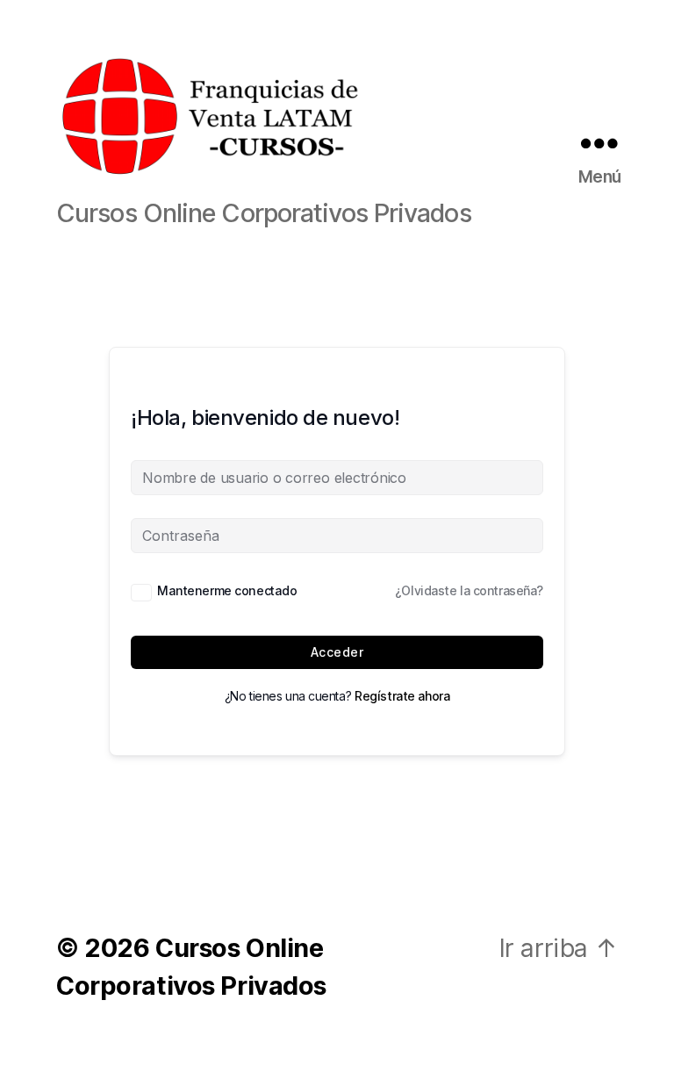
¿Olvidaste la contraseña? (469, 590)
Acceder (337, 651)
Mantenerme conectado (227, 590)
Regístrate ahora (402, 695)
